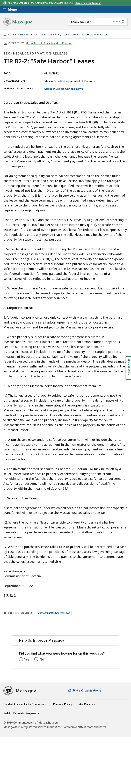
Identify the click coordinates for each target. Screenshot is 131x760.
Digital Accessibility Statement (25, 704)
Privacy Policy (62, 704)
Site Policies (86, 704)
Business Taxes (28, 34)
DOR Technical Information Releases (85, 34)
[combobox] (98, 22)
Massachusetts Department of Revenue (49, 43)
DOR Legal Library (51, 34)
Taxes (13, 34)
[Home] (5, 34)
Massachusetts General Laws (63, 89)
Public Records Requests (21, 713)
